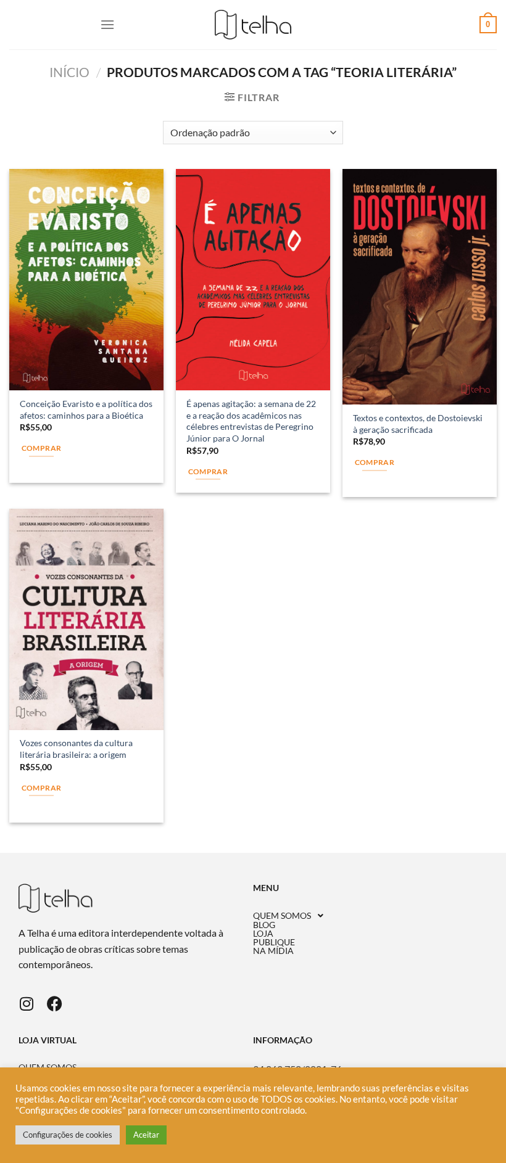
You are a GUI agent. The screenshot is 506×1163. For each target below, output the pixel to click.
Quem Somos (282, 916)
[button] (370, 916)
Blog (264, 925)
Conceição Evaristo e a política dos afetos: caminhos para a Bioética (86, 409)
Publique (274, 942)
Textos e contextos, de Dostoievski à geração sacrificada (418, 424)
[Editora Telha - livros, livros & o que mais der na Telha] (253, 25)
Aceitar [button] (146, 1135)
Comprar (41, 448)
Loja (263, 933)
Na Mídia (273, 951)
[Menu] (107, 24)
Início (69, 72)
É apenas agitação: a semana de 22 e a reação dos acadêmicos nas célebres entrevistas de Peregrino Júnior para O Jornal (251, 420)
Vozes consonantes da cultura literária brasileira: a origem (76, 749)
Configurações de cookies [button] (67, 1135)
